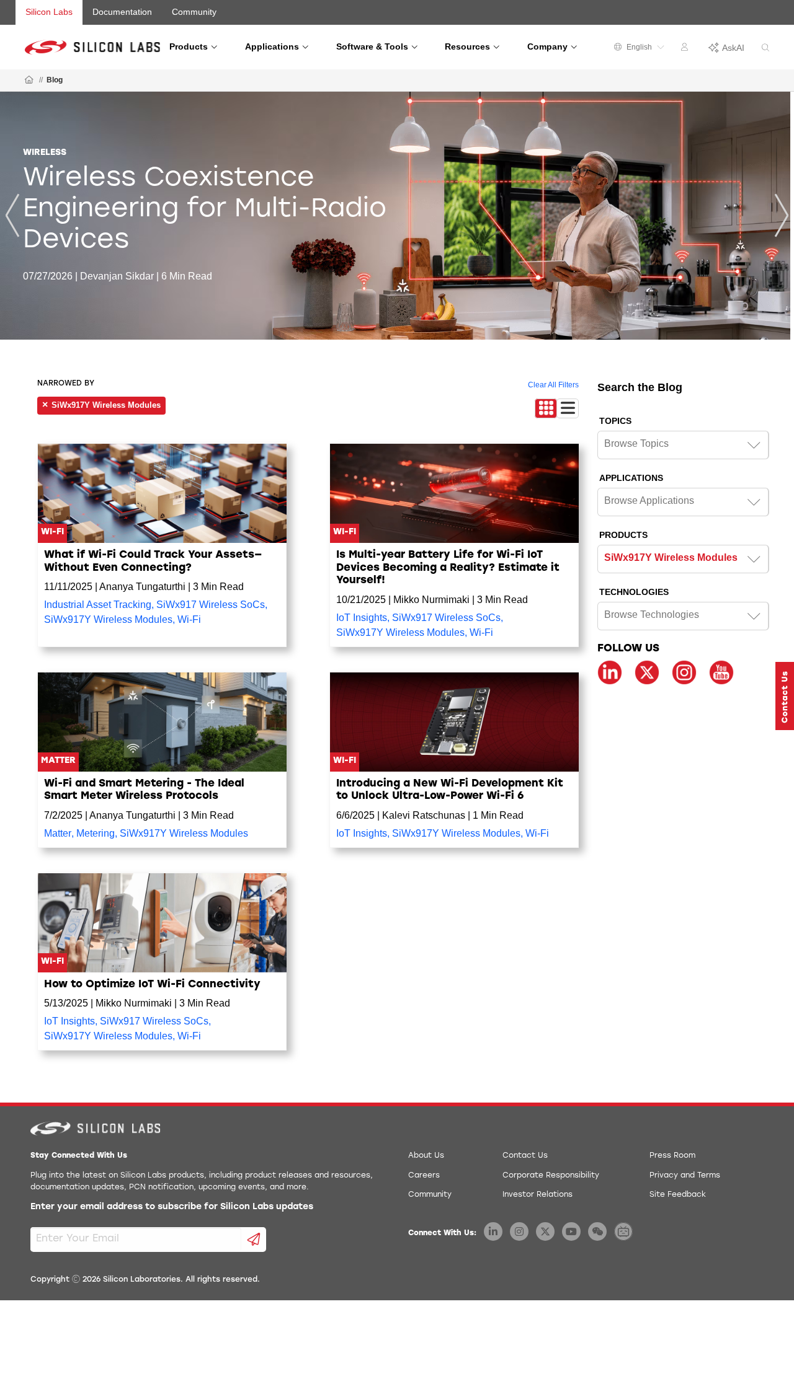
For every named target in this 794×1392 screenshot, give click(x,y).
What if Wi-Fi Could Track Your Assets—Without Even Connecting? (153, 561)
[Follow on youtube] (721, 672)
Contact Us (525, 1156)
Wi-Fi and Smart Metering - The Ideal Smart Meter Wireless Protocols (144, 789)
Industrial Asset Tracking (97, 604)
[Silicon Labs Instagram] (519, 1231)
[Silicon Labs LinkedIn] (493, 1231)
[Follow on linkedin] (609, 672)
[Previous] (12, 215)
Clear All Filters (553, 385)
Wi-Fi (189, 619)
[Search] (765, 48)
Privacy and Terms (684, 1175)
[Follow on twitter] (647, 672)
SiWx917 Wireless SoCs (210, 604)
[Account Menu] (686, 49)
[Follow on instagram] (684, 672)
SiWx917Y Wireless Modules (108, 619)
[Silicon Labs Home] (29, 81)
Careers (424, 1175)
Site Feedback (677, 1195)
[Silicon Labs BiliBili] (623, 1231)
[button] (784, 696)
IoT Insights (361, 617)
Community (194, 12)
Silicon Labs (49, 12)
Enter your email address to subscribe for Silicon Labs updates (171, 1207)
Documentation (122, 12)
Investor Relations (537, 1195)
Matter (57, 833)
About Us (426, 1156)
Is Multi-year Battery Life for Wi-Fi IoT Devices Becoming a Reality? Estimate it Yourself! (448, 568)
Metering (95, 833)
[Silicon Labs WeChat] (597, 1231)
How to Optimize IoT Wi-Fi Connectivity (152, 984)
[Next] (781, 215)
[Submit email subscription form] (254, 1239)
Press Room (672, 1156)
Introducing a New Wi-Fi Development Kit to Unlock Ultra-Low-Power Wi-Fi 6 (449, 789)
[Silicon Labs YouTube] (571, 1231)
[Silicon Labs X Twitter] (545, 1231)
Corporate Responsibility (550, 1175)
